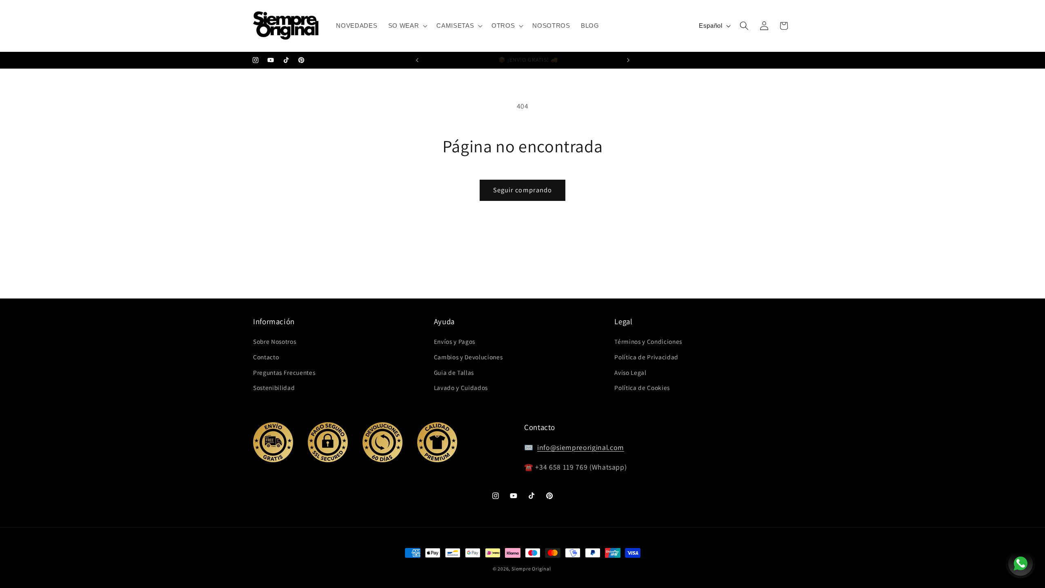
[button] (407, 25)
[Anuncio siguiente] (628, 60)
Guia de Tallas (454, 372)
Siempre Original (531, 569)
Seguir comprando (522, 189)
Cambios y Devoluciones (468, 357)
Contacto (266, 357)
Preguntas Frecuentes (284, 372)
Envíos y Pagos (454, 341)
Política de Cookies (642, 387)
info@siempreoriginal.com (580, 447)
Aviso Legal (630, 372)
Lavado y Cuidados (461, 387)
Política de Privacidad (646, 357)
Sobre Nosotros (274, 341)
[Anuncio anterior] (417, 60)
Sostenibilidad (274, 387)
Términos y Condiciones (648, 341)
